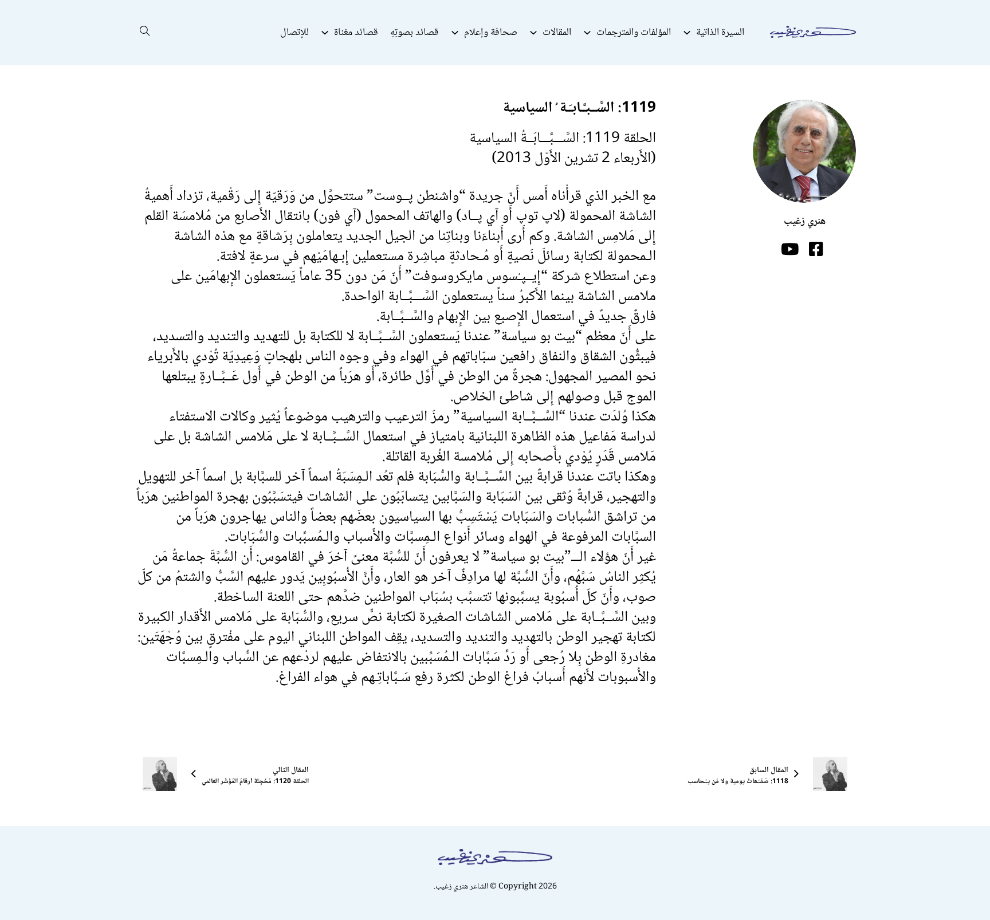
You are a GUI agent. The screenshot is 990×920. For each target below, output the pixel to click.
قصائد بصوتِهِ (414, 32)
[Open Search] (145, 32)
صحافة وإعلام (490, 32)
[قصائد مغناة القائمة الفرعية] (325, 33)
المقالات (557, 32)
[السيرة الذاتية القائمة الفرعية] (687, 33)
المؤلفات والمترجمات (633, 32)
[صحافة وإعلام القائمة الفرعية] (455, 33)
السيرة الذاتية (720, 32)
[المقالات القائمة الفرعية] (533, 33)
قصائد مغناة (356, 32)
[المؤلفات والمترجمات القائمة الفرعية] (587, 33)
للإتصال (294, 32)
